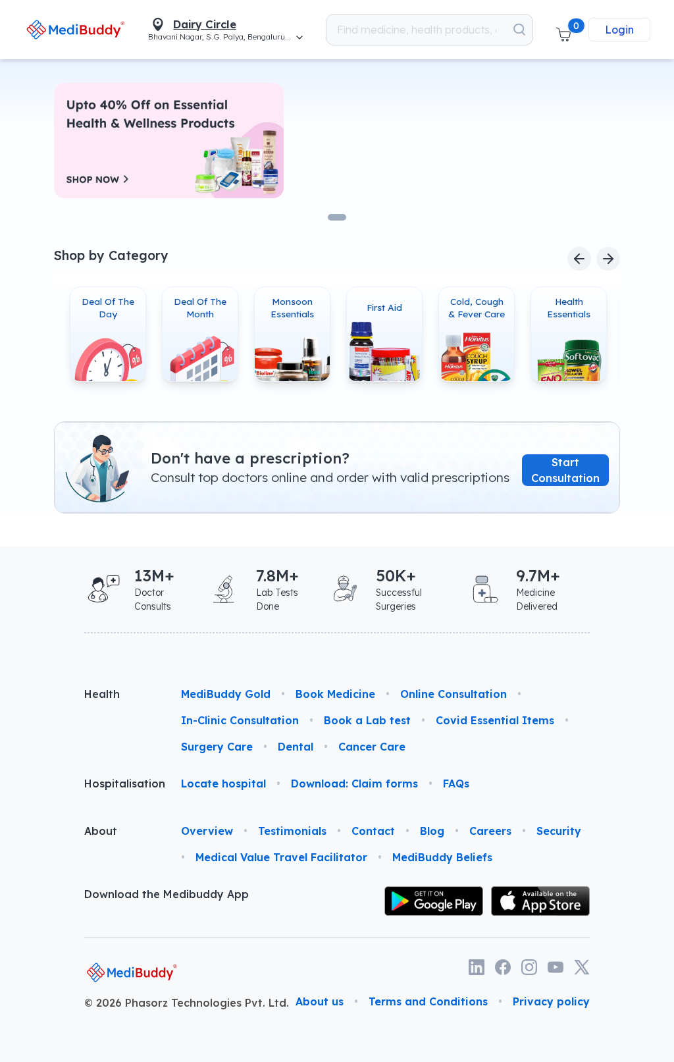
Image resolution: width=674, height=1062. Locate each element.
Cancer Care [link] (371, 746)
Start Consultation (565, 469)
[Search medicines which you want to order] (519, 30)
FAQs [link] (456, 783)
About (100, 830)
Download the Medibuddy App (166, 894)
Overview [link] (207, 830)
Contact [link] (373, 830)
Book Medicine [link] (335, 694)
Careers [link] (490, 830)
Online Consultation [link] (453, 694)
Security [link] (558, 830)
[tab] (337, 217)
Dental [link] (295, 746)
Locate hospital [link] (223, 783)
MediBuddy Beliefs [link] (442, 857)
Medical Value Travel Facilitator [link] (281, 857)
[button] (563, 29)
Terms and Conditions (428, 1001)
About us (320, 1001)
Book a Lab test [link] (367, 720)
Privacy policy (551, 1001)
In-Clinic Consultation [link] (240, 720)
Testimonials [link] (292, 830)
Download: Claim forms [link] (354, 783)
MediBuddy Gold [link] (226, 694)
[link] (75, 29)
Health (102, 694)
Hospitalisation (122, 783)
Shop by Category (111, 255)
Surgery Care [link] (217, 746)
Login (619, 29)
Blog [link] (432, 830)
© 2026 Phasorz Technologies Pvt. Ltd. (186, 1002)
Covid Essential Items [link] (495, 720)
